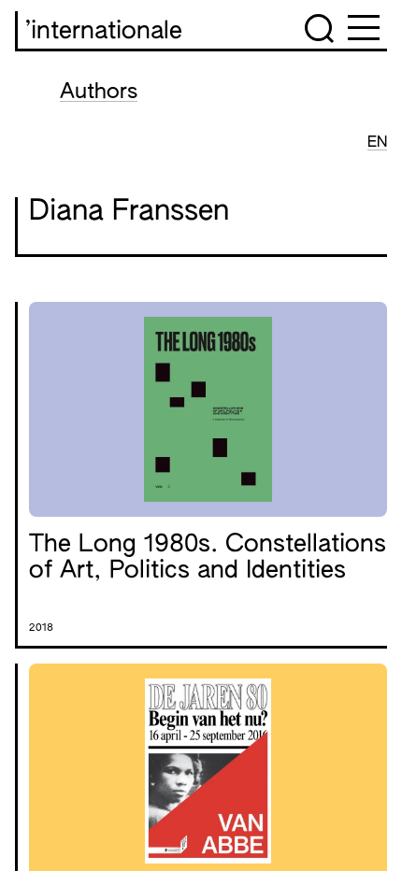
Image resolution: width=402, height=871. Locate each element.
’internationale (103, 32)
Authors (98, 92)
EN (377, 143)
